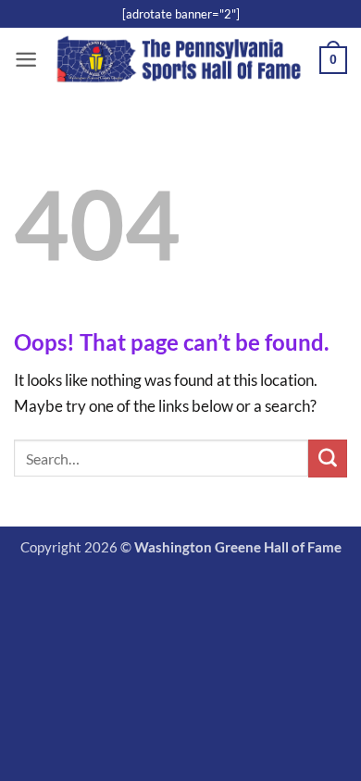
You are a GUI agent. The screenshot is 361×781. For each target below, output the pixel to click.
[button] (26, 59)
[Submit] (327, 459)
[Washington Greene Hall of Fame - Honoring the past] (178, 60)
